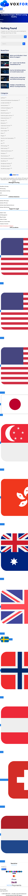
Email (2, 866)
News (3, 133)
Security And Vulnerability (8, 138)
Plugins (3, 135)
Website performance (7, 151)
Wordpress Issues (6, 166)
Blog (1, 22)
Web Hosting (5, 148)
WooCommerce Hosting (7, 158)
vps (2, 143)
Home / (2, 19)
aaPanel (3, 97)
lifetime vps (4, 128)
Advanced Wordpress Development (10, 100)
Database (4, 110)
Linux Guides (5, 130)
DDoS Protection (6, 113)
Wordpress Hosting (6, 163)
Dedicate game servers (7, 115)
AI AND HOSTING (6, 103)
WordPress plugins (6, 168)
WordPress (4, 161)
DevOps (4, 120)
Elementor (4, 123)
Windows (4, 153)
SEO (2, 140)
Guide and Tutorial (6, 125)
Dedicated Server (6, 118)
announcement (5, 105)
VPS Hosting (5, 145)
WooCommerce (5, 156)
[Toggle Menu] (1, 9)
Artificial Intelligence (7, 108)
